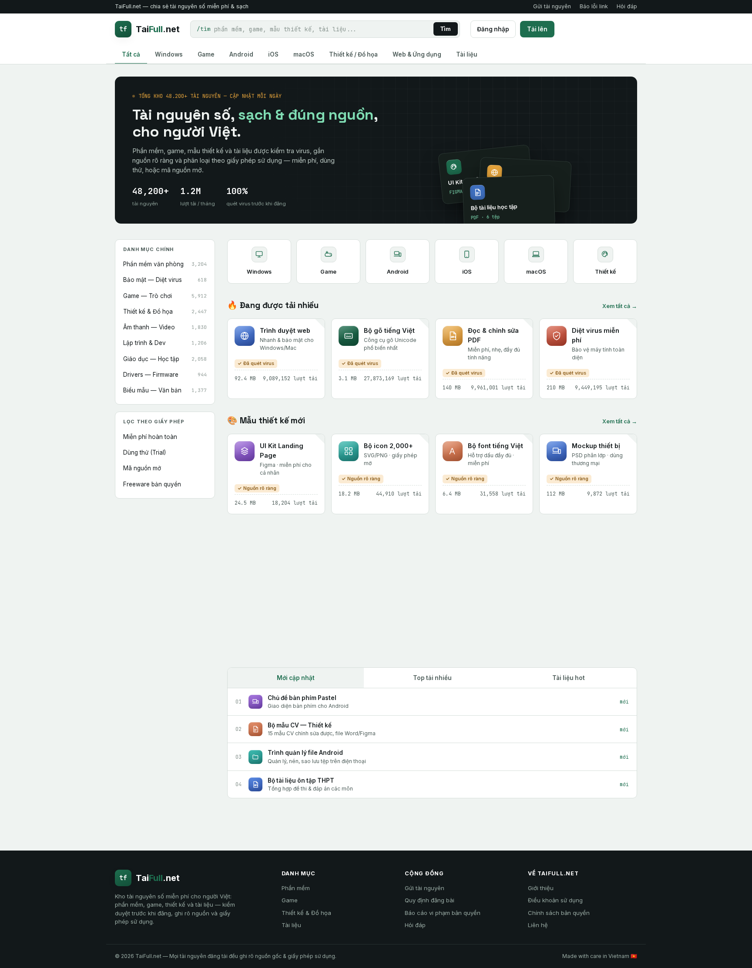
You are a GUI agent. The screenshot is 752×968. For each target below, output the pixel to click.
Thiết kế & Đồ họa (306, 912)
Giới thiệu (541, 887)
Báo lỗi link (594, 6)
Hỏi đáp (627, 6)
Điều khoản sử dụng (555, 900)
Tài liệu (291, 924)
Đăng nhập (493, 29)
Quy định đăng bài (429, 900)
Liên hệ (538, 924)
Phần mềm (296, 887)
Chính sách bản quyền (559, 912)
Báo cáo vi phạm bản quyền (442, 912)
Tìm (445, 29)
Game (290, 900)
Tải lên (537, 29)
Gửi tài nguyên (552, 6)
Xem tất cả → (619, 306)
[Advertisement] (432, 591)
